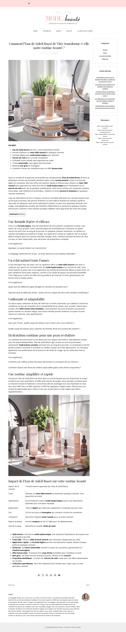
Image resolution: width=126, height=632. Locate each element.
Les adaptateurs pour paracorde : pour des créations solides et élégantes (105, 101)
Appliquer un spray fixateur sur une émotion (27, 248)
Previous (11, 585)
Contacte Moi (67, 627)
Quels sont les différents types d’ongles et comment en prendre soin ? (38, 287)
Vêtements (47, 31)
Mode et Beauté (58, 627)
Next (88, 585)
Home (35, 31)
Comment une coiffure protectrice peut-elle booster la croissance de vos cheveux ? (43, 362)
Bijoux (58, 31)
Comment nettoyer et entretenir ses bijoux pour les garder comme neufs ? (105, 94)
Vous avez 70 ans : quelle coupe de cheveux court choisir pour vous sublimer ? (41, 323)
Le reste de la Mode (85, 31)
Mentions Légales (76, 627)
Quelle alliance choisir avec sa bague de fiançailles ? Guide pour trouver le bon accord (105, 79)
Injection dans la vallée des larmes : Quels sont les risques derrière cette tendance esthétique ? (48, 292)
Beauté (69, 31)
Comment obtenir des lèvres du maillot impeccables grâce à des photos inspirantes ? (44, 367)
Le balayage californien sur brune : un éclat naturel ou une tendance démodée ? (42, 254)
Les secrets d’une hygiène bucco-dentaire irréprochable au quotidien (105, 87)
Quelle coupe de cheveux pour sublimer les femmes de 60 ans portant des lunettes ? (44, 329)
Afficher (22, 214)
